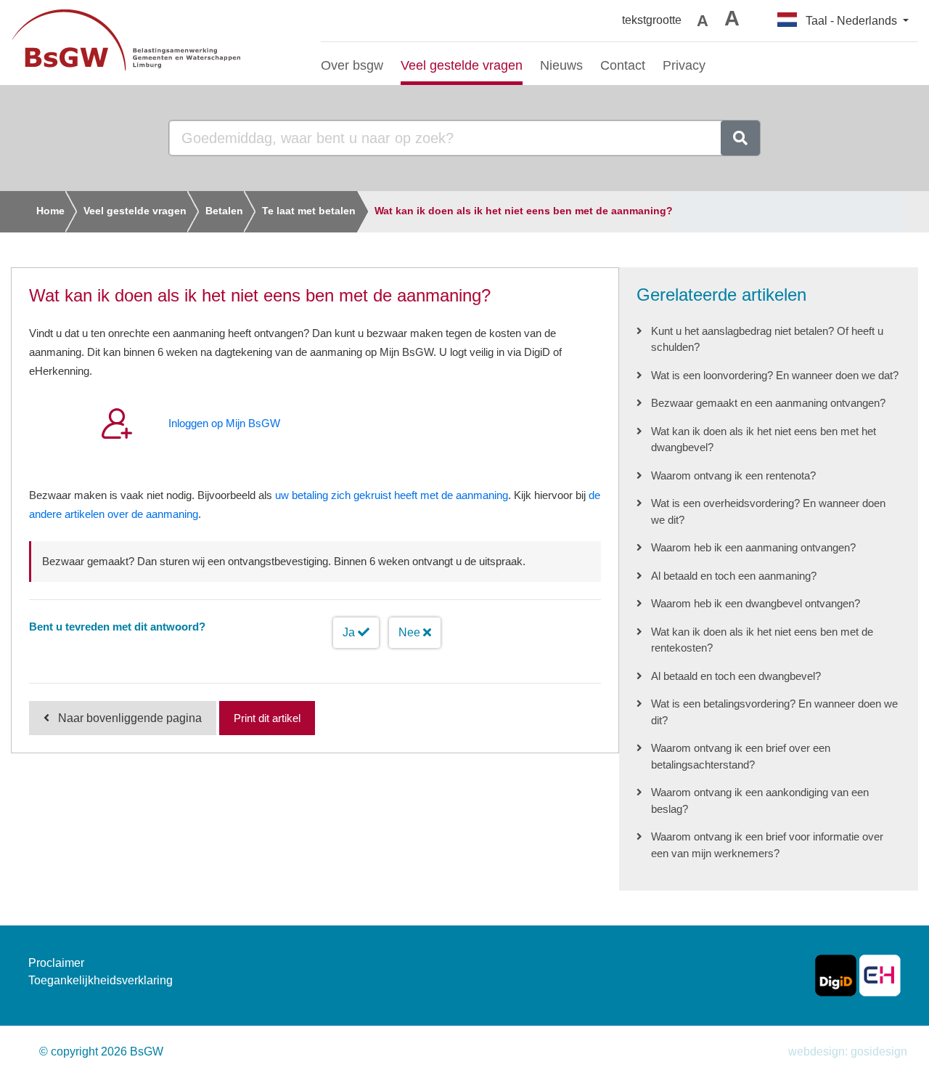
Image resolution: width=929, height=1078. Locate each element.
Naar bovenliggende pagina (130, 718)
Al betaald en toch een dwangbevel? (736, 676)
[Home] (155, 42)
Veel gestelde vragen (135, 210)
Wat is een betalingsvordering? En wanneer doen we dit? (774, 711)
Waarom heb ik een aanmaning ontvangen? (753, 547)
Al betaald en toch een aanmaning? (734, 576)
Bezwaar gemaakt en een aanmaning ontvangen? (768, 403)
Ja (350, 632)
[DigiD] (835, 975)
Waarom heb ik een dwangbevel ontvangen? (755, 603)
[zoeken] (740, 138)
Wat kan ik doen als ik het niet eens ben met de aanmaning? (524, 210)
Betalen (224, 210)
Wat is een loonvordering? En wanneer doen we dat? (775, 375)
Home (50, 210)
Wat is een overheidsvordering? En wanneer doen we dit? (768, 511)
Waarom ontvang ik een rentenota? (733, 475)
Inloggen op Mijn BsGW (224, 423)
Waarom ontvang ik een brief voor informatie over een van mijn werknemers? (767, 844)
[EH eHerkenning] (880, 975)
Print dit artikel (267, 718)
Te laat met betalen (309, 210)
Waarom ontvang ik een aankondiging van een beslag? (760, 800)
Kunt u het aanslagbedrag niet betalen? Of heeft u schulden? (767, 339)
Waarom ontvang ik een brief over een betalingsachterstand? (740, 756)
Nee (410, 632)
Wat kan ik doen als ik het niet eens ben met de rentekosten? (762, 639)
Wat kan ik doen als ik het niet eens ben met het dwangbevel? (763, 439)
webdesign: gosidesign (847, 1051)
